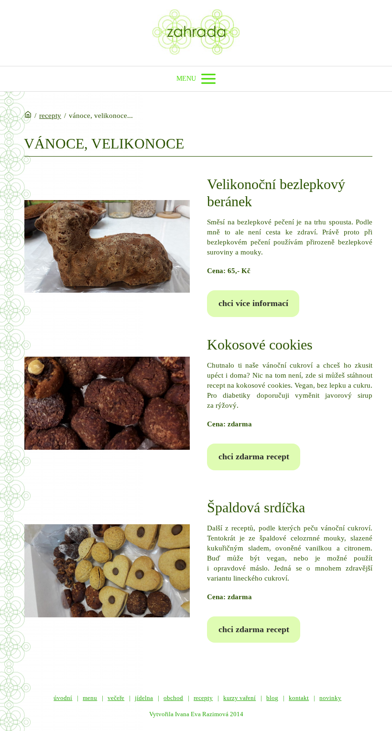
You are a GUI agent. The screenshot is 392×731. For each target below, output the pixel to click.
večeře (116, 697)
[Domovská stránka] (28, 115)
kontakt (299, 697)
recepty (50, 115)
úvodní (63, 697)
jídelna (144, 697)
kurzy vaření (239, 697)
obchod (173, 697)
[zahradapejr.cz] (196, 33)
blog (272, 697)
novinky (330, 697)
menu (90, 697)
